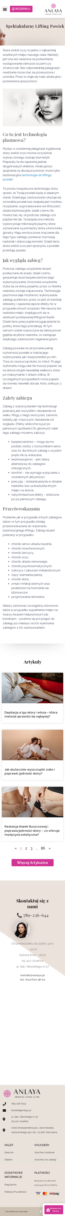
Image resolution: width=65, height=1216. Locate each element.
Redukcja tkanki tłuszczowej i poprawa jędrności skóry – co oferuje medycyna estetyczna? (32, 830)
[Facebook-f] (41, 1211)
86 (43, 848)
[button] (5, 9)
